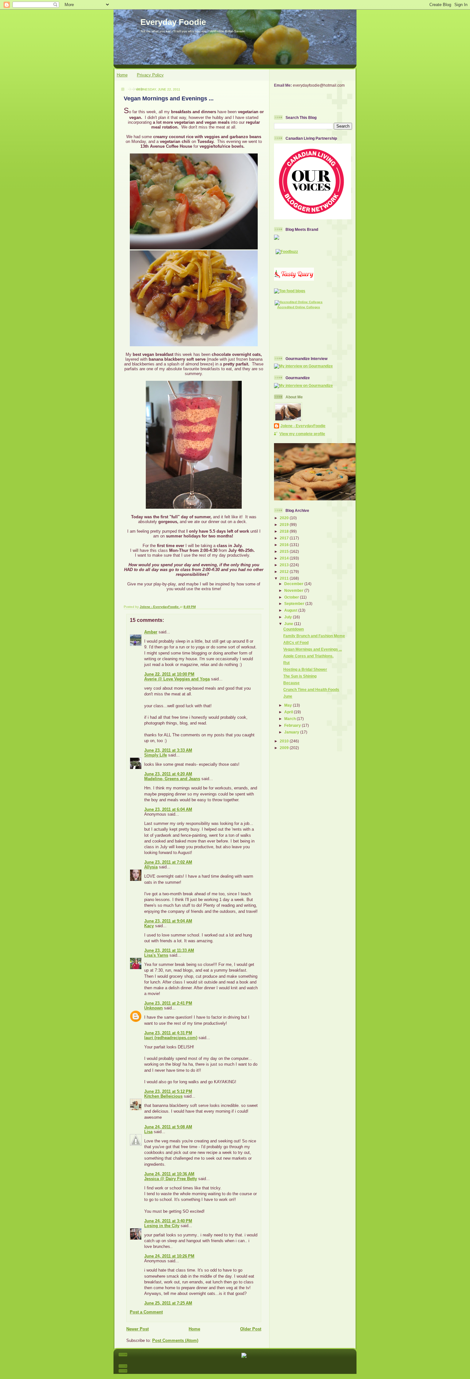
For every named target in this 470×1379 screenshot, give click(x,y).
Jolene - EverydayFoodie (302, 426)
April (289, 712)
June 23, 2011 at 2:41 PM (168, 1003)
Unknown (153, 1008)
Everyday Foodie (173, 22)
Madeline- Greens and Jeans (172, 778)
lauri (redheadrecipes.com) (170, 1037)
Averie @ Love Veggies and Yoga (177, 679)
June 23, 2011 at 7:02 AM (168, 862)
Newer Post (137, 1329)
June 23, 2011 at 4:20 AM (168, 774)
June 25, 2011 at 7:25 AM (168, 1303)
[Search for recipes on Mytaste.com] (289, 291)
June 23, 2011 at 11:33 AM (169, 950)
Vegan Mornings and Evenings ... (312, 649)
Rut (286, 663)
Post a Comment (146, 1312)
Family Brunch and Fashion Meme (314, 636)
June (289, 624)
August (291, 610)
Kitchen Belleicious (163, 1096)
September (294, 603)
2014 (285, 558)
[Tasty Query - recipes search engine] (294, 279)
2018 (285, 531)
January (292, 732)
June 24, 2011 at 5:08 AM (168, 1126)
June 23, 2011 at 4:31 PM (168, 1032)
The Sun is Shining (300, 676)
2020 (285, 518)
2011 (285, 578)
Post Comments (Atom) (175, 1340)
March (290, 719)
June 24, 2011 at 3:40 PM (168, 1220)
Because (291, 683)
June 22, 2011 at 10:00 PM (169, 674)
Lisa (148, 1131)
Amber (150, 632)
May (288, 705)
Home (122, 75)
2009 (285, 748)
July (288, 617)
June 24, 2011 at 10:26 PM (169, 1256)
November (294, 590)
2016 (285, 545)
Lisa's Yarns (156, 955)
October (292, 597)
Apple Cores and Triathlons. (308, 656)
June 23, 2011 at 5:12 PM (168, 1091)
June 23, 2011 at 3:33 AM (168, 750)
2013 (285, 565)
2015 (285, 551)
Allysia (151, 867)
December (294, 584)
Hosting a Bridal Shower (305, 669)
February (293, 725)
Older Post (250, 1329)
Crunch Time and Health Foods (311, 689)
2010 (285, 741)
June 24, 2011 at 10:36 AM (169, 1173)
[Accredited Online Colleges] (299, 302)
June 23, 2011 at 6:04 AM (168, 809)
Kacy (149, 925)
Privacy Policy (150, 75)
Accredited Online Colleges (298, 307)
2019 (285, 524)
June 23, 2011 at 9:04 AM (168, 921)
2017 (285, 538)
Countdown (293, 629)
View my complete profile (302, 434)
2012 (285, 571)
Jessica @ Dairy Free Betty (170, 1178)
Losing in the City (161, 1225)
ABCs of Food (296, 642)
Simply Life (155, 755)
